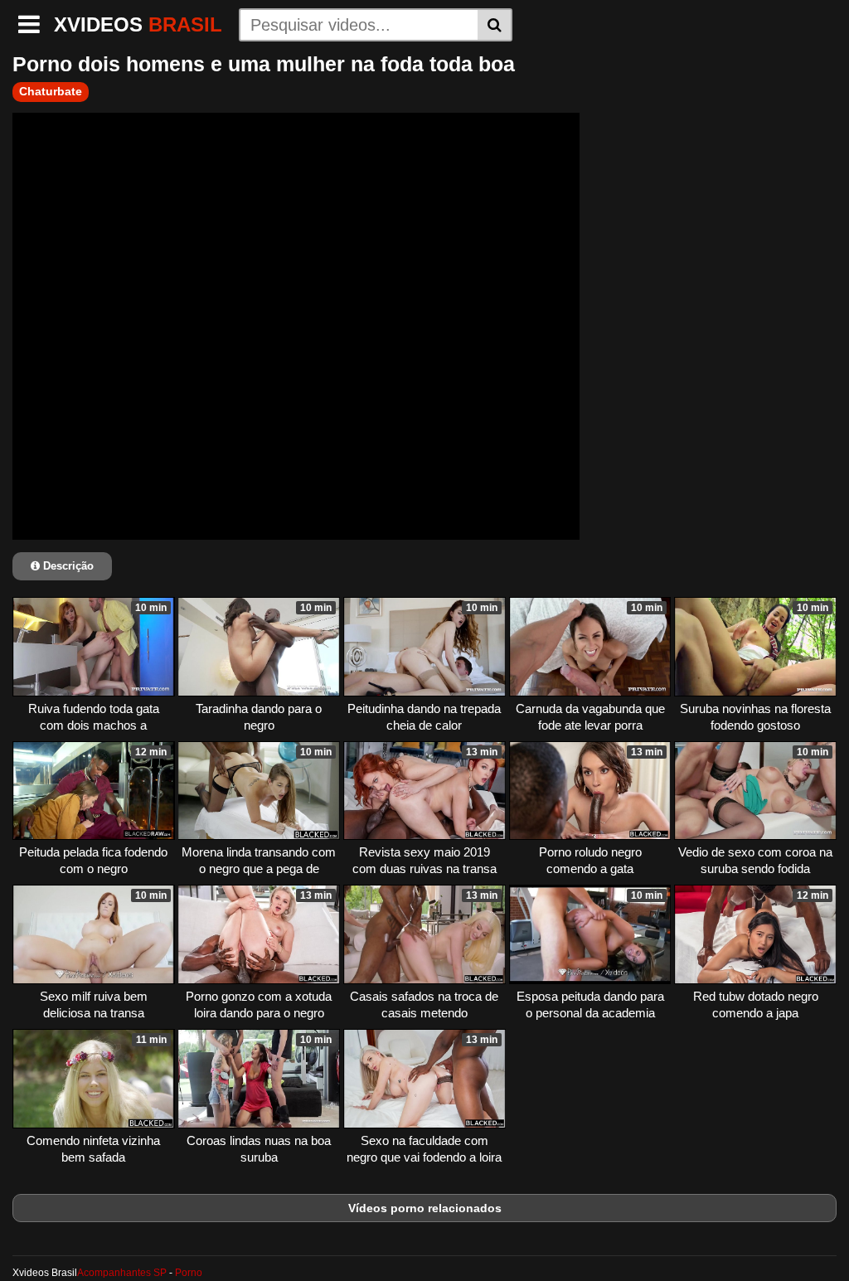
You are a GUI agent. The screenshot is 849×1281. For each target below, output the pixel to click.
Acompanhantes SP (122, 1273)
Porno (188, 1273)
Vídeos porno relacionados (425, 1208)
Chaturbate (50, 91)
